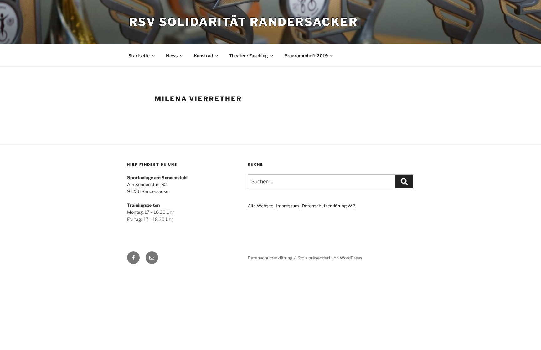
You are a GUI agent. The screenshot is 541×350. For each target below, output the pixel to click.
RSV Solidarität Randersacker (243, 22)
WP (351, 205)
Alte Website (260, 205)
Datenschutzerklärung (324, 205)
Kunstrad (203, 55)
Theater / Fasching (248, 55)
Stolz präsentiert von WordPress (329, 257)
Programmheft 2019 (306, 55)
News (172, 55)
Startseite (139, 55)
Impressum (287, 205)
